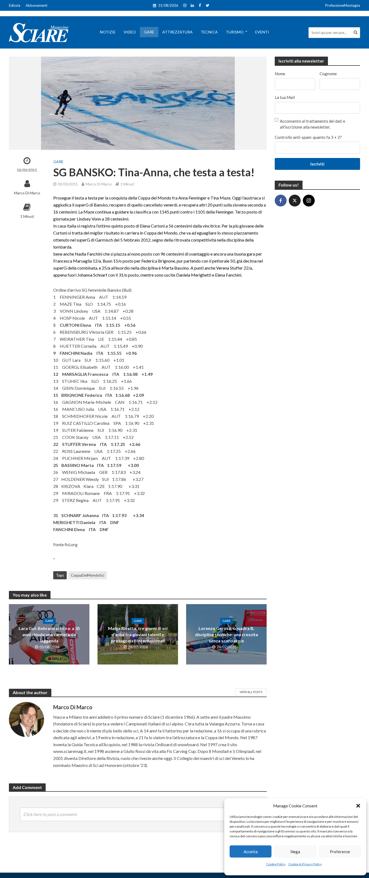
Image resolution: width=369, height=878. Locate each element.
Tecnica (209, 32)
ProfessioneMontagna (342, 5)
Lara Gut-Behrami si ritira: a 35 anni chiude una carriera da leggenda (49, 634)
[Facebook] (281, 200)
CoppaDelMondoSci (87, 575)
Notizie (108, 32)
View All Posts (251, 692)
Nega (295, 851)
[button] (358, 805)
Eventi (262, 32)
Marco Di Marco (27, 193)
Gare (149, 32)
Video (130, 32)
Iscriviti (317, 163)
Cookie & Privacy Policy (305, 864)
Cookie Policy (276, 864)
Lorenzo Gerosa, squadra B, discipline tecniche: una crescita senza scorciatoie (226, 634)
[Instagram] (309, 200)
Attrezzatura (177, 32)
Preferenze (340, 851)
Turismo (235, 32)
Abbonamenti (36, 5)
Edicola (14, 5)
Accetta (251, 851)
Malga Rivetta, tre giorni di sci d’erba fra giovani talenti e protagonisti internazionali (137, 634)
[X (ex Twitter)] (295, 200)
